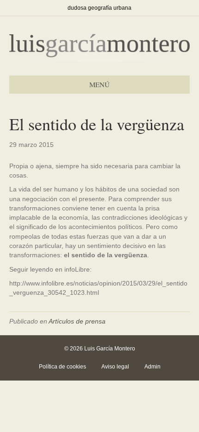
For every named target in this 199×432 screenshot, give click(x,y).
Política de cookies (62, 366)
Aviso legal (115, 366)
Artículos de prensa (77, 321)
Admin (152, 366)
